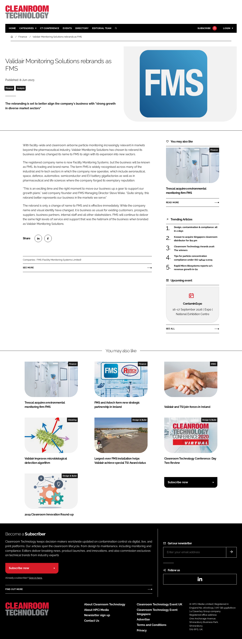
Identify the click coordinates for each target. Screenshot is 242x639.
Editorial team (101, 28)
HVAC (213, 364)
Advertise (143, 619)
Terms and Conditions (151, 625)
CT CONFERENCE (49, 28)
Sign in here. (35, 578)
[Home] (12, 36)
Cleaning (72, 420)
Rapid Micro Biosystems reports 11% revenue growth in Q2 (193, 267)
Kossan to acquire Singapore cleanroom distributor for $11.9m (195, 239)
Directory (82, 28)
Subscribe (204, 28)
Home (12, 28)
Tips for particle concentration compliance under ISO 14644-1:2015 (193, 258)
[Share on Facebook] (48, 238)
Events (67, 28)
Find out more (14, 589)
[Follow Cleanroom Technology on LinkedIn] (200, 580)
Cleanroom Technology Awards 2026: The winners (194, 248)
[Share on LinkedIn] (38, 238)
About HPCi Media (96, 610)
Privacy (142, 630)
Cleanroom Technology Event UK (159, 604)
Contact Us (91, 620)
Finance (9, 88)
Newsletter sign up (97, 615)
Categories (26, 28)
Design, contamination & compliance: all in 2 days (195, 229)
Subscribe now (178, 482)
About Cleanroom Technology (104, 604)
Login (226, 28)
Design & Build (139, 420)
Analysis (20, 88)
